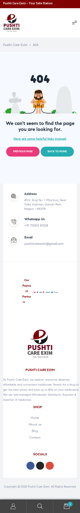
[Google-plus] (50, 466)
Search (40, 506)
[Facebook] (30, 466)
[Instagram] (40, 466)
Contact (34, 437)
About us (35, 424)
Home (35, 418)
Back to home (57, 151)
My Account (13, 506)
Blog (35, 431)
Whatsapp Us (34, 219)
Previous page (23, 151)
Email (28, 237)
